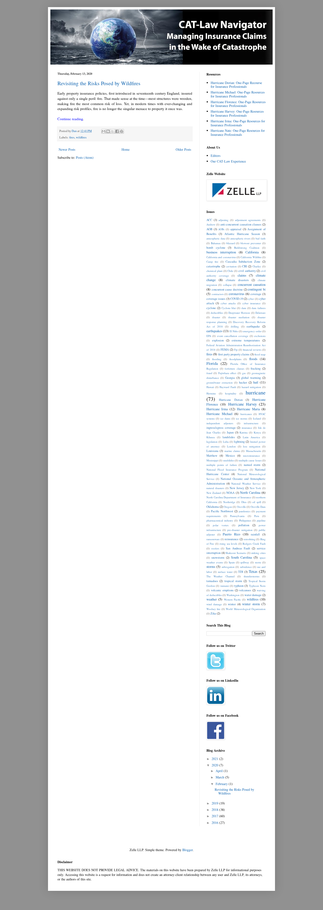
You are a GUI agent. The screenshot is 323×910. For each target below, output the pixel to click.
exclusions (260, 336)
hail (255, 382)
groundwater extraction (219, 382)
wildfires (81, 137)
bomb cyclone (215, 248)
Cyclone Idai (229, 308)
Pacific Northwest (222, 511)
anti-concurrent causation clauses (240, 224)
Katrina (244, 432)
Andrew (210, 224)
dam (243, 308)
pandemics (244, 511)
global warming (251, 378)
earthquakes (214, 331)
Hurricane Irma (217, 409)
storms (210, 566)
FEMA (225, 350)
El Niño (234, 331)
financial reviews (252, 349)
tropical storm (233, 581)
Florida (212, 363)
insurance (247, 427)
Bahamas (216, 243)
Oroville (241, 506)
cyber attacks (228, 303)
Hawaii (210, 387)
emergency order (252, 331)
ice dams (225, 418)
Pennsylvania (237, 516)
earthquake (253, 326)
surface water (225, 572)
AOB (209, 229)
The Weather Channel (220, 576)
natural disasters (215, 488)
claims (242, 275)
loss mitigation (251, 446)
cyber (251, 298)
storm (258, 562)
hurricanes (246, 414)
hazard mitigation (251, 387)
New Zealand (213, 493)
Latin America (251, 437)
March (220, 777)
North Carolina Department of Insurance (228, 497)
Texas (253, 571)
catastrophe (213, 266)
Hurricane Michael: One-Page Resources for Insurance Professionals (238, 94)
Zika (213, 613)
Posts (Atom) (85, 157)
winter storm (251, 604)
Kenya (257, 432)
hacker (243, 382)
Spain (232, 562)
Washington (233, 595)
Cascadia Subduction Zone (243, 262)
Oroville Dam (258, 506)
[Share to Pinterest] (121, 131)
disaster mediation (238, 317)
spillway (244, 562)
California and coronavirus (221, 257)
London (231, 446)
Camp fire (212, 261)
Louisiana (212, 451)
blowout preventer (250, 243)
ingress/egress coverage (221, 428)
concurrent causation (252, 284)
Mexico (230, 456)
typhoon (239, 586)
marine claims (232, 451)
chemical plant (214, 271)
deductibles (217, 312)
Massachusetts (253, 451)
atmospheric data (215, 238)
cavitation (231, 266)
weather (211, 599)
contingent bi (257, 289)
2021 (215, 758)
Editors (215, 155)
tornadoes (212, 581)
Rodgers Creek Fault (254, 543)
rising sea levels (228, 543)
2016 (215, 822)
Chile (230, 271)
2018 (215, 809)
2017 (215, 816)
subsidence (246, 567)
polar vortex (221, 525)
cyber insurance (251, 303)
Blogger (187, 850)
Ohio (244, 502)
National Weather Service (246, 483)
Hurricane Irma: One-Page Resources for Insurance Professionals (238, 123)
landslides (229, 437)
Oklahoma (212, 507)
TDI (240, 572)
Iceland (257, 418)
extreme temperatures (246, 340)
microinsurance (251, 455)
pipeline (261, 520)
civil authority (247, 271)
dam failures (259, 308)
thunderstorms (251, 576)
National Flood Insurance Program (227, 469)
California (252, 252)
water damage (253, 595)
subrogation (228, 567)
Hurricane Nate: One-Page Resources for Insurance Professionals (238, 132)
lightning (239, 442)
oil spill (256, 502)
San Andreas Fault (238, 548)
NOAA (230, 493)
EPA (208, 336)
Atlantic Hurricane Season (242, 234)
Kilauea (210, 437)
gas (244, 373)
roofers (215, 548)
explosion (218, 340)
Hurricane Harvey (242, 404)
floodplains (235, 359)
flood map (260, 354)
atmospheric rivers (240, 238)
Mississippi (212, 460)
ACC (209, 220)
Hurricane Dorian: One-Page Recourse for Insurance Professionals (236, 84)
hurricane (256, 392)
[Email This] (103, 131)
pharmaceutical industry (219, 520)
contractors (218, 294)
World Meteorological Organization (246, 609)
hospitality (230, 393)
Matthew (211, 456)
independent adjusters (219, 423)
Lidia (226, 441)
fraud (209, 373)
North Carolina (250, 492)
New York (255, 488)
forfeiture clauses (234, 368)
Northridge (229, 502)
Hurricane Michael (219, 413)
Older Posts (183, 149)
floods (253, 359)
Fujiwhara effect (227, 373)
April (220, 771)
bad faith (261, 238)
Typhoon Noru (257, 586)
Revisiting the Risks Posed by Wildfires (98, 83)
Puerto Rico (231, 534)
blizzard (230, 243)
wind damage (214, 604)
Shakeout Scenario (236, 553)
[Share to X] (112, 131)
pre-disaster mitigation (239, 530)
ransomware (213, 539)
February (222, 784)
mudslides (228, 460)
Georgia (230, 378)
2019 (215, 803)
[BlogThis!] (108, 131)
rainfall (255, 534)
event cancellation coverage (233, 336)
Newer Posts (67, 149)
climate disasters (237, 280)
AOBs (221, 229)
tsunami (224, 586)
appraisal (235, 229)
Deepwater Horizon (239, 312)
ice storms (241, 418)
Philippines (245, 520)
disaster (216, 317)
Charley (257, 266)
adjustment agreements (248, 220)
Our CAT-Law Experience (228, 161)
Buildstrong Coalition (247, 247)
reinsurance (232, 539)
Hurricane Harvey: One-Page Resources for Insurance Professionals (237, 113)
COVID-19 (236, 299)
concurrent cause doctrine (227, 289)
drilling (235, 326)
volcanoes (245, 590)
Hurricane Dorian (231, 400)
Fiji (236, 349)
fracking (256, 369)
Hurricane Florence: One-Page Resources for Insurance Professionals (238, 104)
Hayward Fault (227, 387)
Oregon (228, 506)
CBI (244, 266)
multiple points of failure (221, 465)
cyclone (211, 308)
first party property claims (234, 354)
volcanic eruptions (222, 590)
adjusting (223, 220)
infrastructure (251, 423)
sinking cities (258, 553)
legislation (212, 441)
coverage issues (215, 299)
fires (71, 137)
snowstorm (217, 558)
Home (126, 149)
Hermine (211, 393)
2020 (215, 765)
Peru (256, 516)
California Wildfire (251, 257)
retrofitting (249, 539)
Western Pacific (232, 599)
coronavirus (236, 294)
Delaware (260, 312)
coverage (255, 294)
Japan (230, 432)
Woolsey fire (213, 609)
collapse (227, 285)
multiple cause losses (250, 460)
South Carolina (241, 557)
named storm (252, 465)
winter (232, 604)
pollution (243, 525)
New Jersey (237, 488)
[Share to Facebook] (117, 131)
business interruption (221, 252)
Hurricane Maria (248, 409)
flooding (216, 359)
